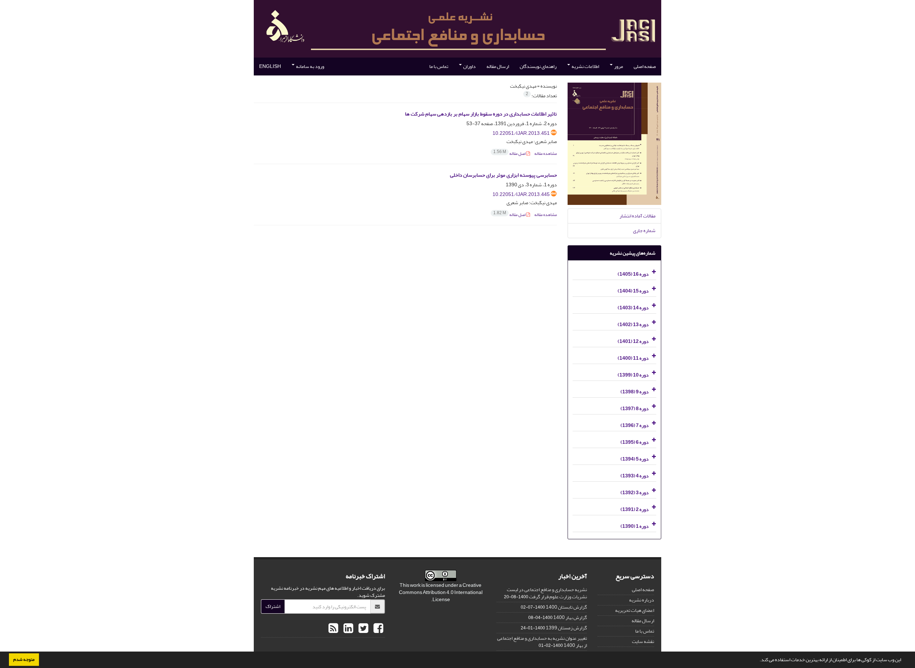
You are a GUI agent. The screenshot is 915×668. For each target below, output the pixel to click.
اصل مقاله (509, 153)
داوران (469, 66)
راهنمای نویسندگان (538, 66)
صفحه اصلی (645, 66)
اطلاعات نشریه (585, 66)
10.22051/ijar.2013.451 (521, 133)
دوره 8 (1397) (634, 408)
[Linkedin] (347, 629)
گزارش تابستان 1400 (566, 607)
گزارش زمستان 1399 (566, 628)
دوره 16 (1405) (633, 274)
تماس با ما (438, 66)
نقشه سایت (643, 641)
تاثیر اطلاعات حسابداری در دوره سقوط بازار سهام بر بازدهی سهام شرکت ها (481, 114)
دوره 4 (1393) (634, 476)
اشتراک (273, 606)
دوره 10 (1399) (633, 375)
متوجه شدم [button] (24, 659)
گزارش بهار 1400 (570, 617)
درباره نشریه (641, 600)
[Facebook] (377, 629)
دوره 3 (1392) (634, 492)
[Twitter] (362, 629)
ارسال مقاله (497, 66)
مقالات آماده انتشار (637, 216)
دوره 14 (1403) (633, 308)
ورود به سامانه (309, 66)
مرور (618, 66)
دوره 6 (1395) (634, 442)
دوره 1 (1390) (634, 526)
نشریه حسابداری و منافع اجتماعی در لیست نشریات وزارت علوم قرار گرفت (547, 593)
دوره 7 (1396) (634, 425)
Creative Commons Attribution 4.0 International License (441, 592)
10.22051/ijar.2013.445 (521, 194)
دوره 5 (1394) (634, 459)
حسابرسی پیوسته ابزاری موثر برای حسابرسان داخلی (503, 175)
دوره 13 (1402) (633, 324)
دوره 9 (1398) (634, 392)
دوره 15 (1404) (633, 291)
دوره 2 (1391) (634, 509)
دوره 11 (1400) (633, 358)
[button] (758, 660)
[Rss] (333, 629)
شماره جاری (644, 230)
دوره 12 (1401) (633, 341)
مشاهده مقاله (545, 153)
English (270, 66)
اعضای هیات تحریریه (634, 610)
